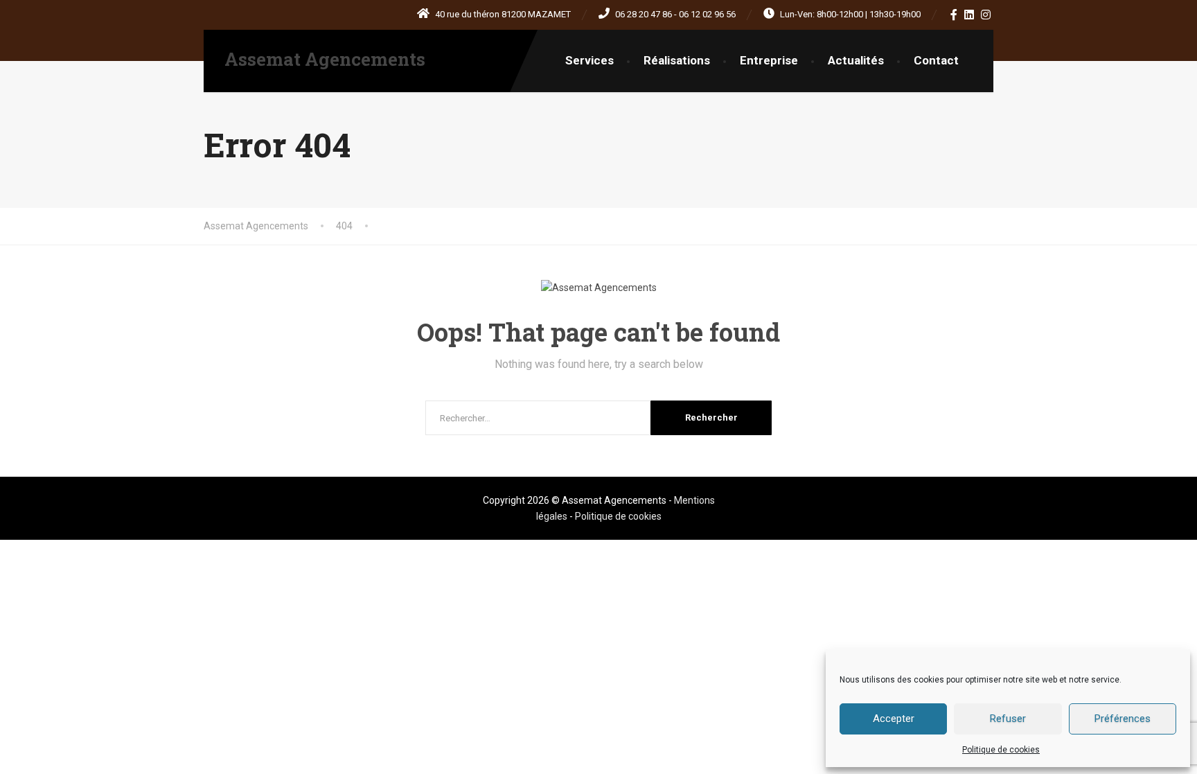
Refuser (1008, 718)
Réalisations (677, 60)
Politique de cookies (1001, 750)
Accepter (893, 718)
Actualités (856, 60)
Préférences (1122, 718)
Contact (936, 60)
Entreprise (769, 60)
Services (589, 60)
